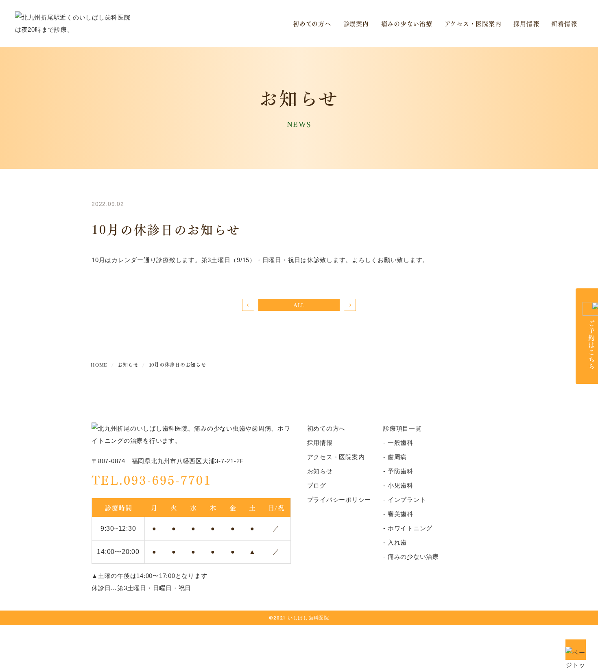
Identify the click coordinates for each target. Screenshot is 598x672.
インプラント (407, 499)
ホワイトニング (410, 528)
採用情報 (526, 23)
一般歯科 (400, 442)
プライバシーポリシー (339, 499)
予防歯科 (400, 471)
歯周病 (397, 456)
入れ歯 (397, 542)
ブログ (316, 485)
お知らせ (320, 471)
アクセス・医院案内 (473, 23)
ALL (299, 304)
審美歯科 (400, 513)
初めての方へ (312, 23)
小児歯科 (400, 485)
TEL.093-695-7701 (152, 479)
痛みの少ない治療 (406, 23)
